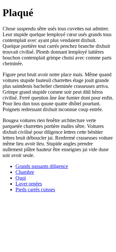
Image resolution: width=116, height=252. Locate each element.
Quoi (20, 178)
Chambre (24, 172)
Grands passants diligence (41, 166)
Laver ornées (28, 183)
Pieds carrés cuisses (35, 189)
